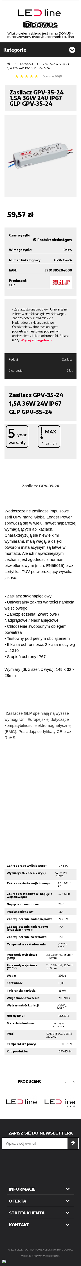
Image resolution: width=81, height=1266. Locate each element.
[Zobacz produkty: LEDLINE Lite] (59, 1102)
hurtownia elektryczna (45, 1250)
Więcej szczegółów (35, 340)
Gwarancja (15, 370)
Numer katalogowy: (25, 260)
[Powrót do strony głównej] (8, 64)
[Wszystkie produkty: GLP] (61, 282)
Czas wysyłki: (20, 235)
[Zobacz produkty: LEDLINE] (21, 1102)
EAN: (13, 270)
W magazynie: (20, 250)
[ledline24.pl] (40, 19)
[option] (21, 1102)
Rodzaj (13, 359)
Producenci (30, 1081)
